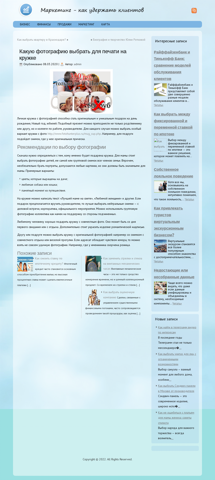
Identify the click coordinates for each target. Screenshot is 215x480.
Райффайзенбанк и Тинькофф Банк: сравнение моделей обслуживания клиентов (172, 65)
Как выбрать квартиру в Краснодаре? (41, 39)
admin (77, 64)
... (180, 348)
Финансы (44, 24)
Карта (105, 24)
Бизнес (25, 24)
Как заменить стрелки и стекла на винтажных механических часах (122, 263)
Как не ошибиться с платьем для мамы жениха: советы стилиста (176, 418)
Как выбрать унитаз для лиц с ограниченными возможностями (177, 359)
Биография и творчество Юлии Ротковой (119, 39)
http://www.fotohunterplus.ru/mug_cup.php (74, 134)
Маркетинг (86, 24)
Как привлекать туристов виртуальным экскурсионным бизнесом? (169, 221)
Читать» (158, 105)
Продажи (64, 24)
